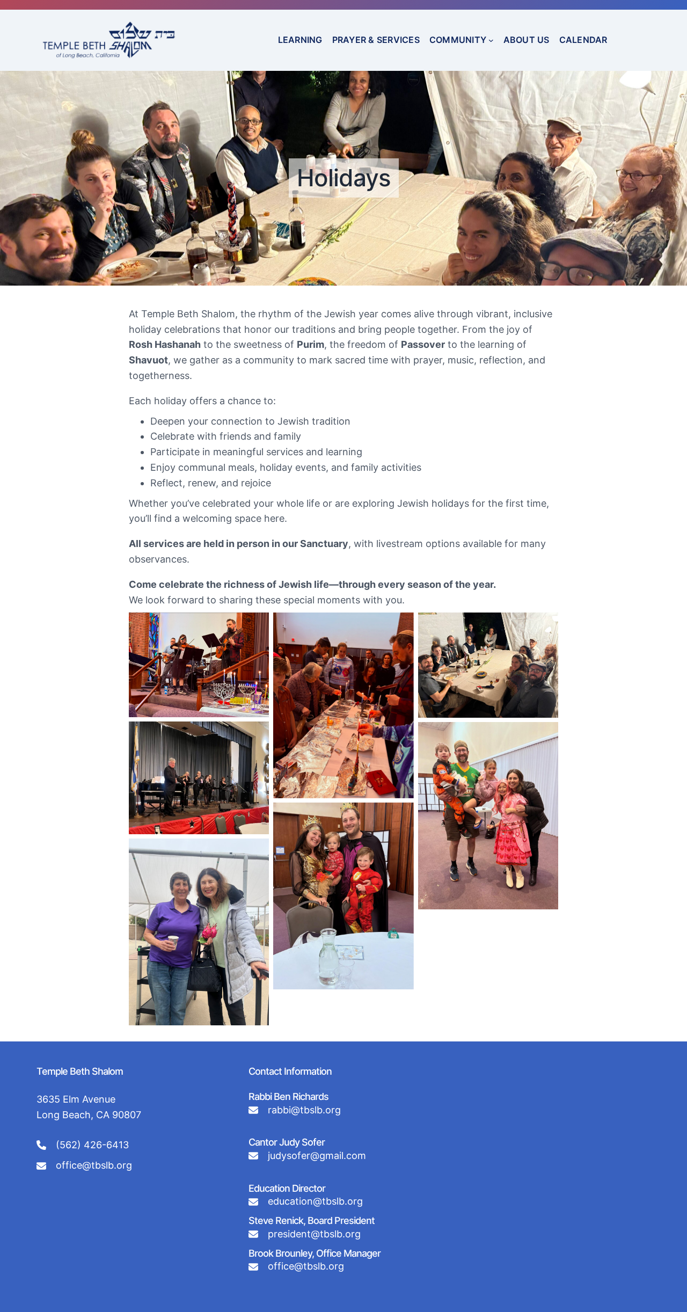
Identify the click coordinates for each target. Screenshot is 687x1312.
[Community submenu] (491, 40)
